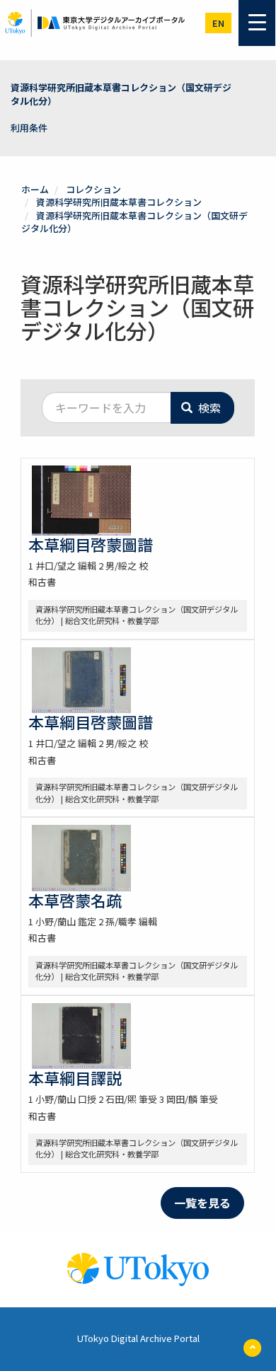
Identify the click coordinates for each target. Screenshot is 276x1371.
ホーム (35, 189)
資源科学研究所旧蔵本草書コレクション (119, 202)
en (218, 23)
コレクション (93, 189)
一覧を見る (202, 1202)
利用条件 (29, 127)
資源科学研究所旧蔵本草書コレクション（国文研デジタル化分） (121, 94)
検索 (208, 407)
